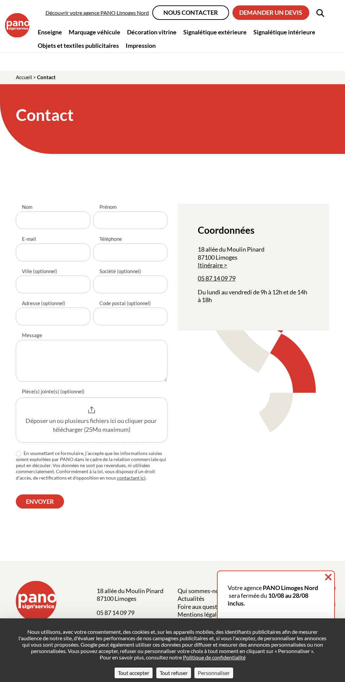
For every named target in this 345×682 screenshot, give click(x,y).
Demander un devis (270, 12)
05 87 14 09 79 (217, 278)
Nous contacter (190, 12)
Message (32, 335)
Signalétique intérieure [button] (284, 32)
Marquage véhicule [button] (94, 32)
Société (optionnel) (120, 271)
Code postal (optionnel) (125, 303)
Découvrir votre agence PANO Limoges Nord (97, 12)
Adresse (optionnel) (43, 303)
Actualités (191, 598)
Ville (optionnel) (39, 271)
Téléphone (110, 239)
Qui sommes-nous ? (203, 590)
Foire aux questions (203, 606)
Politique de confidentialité (214, 657)
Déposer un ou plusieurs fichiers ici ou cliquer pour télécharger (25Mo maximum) (92, 425)
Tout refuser (174, 673)
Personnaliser (214, 673)
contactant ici (131, 478)
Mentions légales (200, 614)
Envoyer (40, 501)
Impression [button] (141, 45)
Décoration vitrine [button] (152, 32)
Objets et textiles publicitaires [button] (78, 45)
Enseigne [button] (50, 32)
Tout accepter (133, 673)
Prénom (108, 207)
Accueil (24, 77)
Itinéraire (210, 265)
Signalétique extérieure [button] (215, 32)
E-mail (29, 239)
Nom (27, 207)
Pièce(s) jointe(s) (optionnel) (53, 391)
